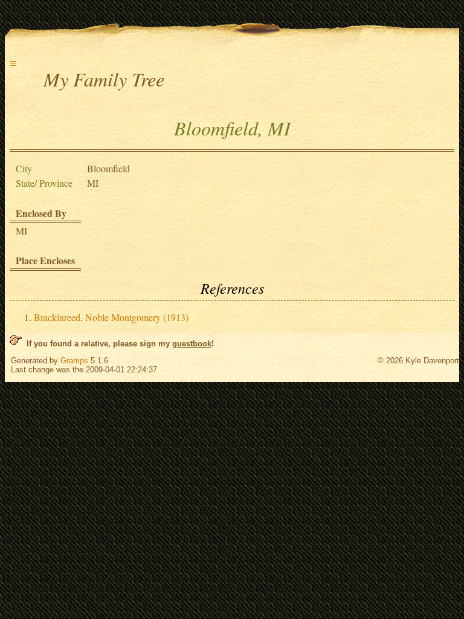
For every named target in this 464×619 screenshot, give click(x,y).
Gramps (74, 360)
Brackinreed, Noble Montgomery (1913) (111, 317)
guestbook (191, 343)
